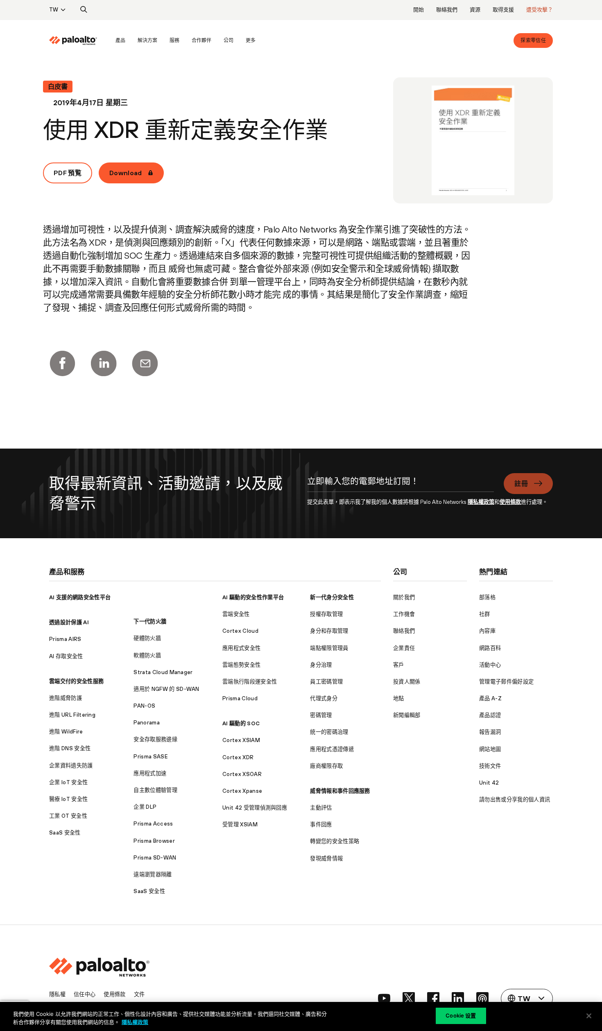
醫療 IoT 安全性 (68, 799)
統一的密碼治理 (329, 732)
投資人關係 (407, 682)
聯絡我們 (446, 10)
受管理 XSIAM (240, 824)
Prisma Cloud (240, 698)
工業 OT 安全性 (68, 816)
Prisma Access (153, 824)
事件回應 (321, 824)
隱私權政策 (481, 502)
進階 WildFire (66, 732)
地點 (398, 698)
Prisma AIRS (65, 639)
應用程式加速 (150, 773)
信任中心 (84, 994)
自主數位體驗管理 (155, 790)
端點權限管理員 (329, 648)
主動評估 (321, 808)
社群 (484, 614)
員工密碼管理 (326, 682)
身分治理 (321, 665)
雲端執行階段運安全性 (249, 682)
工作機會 (404, 614)
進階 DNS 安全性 (70, 748)
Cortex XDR (237, 757)
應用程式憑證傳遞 (332, 749)
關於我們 (404, 597)
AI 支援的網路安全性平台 (80, 597)
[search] (84, 10)
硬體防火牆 (147, 638)
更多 (251, 40)
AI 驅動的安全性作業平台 (253, 597)
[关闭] (589, 1016)
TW (53, 10)
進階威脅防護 (65, 698)
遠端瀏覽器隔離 (153, 874)
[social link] (384, 998)
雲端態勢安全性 (241, 665)
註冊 (521, 483)
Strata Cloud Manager (163, 672)
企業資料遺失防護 (71, 766)
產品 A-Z (490, 698)
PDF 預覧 (67, 172)
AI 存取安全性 (66, 656)
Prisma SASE (150, 757)
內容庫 (487, 631)
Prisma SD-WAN (155, 858)
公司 (228, 40)
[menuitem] (79, 40)
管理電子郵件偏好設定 (506, 682)
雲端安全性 (236, 614)
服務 (174, 40)
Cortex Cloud (240, 631)
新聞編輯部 (407, 715)
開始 (418, 10)
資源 (475, 10)
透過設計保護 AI (69, 622)
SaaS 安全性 (65, 833)
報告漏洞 (490, 732)
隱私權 (57, 994)
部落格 (487, 597)
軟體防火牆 (147, 655)
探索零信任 (533, 40)
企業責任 (404, 648)
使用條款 (510, 502)
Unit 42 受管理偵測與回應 (254, 808)
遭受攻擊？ (539, 10)
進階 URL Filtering (72, 715)
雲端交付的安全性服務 (76, 681)
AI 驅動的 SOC (241, 723)
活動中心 (490, 665)
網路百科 (490, 648)
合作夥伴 (201, 40)
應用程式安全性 (241, 648)
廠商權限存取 (326, 766)
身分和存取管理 (329, 631)
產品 (120, 40)
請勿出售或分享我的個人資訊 (514, 799)
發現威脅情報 (326, 858)
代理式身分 (323, 698)
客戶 (398, 665)
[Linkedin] (104, 363)
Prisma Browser (154, 841)
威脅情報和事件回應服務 (340, 791)
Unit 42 (489, 783)
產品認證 (490, 715)
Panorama (147, 723)
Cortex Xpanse (242, 791)
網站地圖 (490, 749)
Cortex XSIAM (241, 740)
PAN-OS (144, 706)
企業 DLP (145, 807)
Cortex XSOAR (242, 774)
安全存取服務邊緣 (155, 739)
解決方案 (147, 40)
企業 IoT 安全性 (68, 782)
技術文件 (490, 766)
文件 (139, 994)
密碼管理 (321, 715)
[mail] (145, 363)
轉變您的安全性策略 (334, 841)
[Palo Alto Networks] (73, 40)
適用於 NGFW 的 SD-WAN (166, 689)
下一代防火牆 (150, 621)
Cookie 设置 (461, 1015)
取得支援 (503, 10)
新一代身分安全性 (332, 597)
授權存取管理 (326, 614)
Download (125, 172)
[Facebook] (62, 363)
